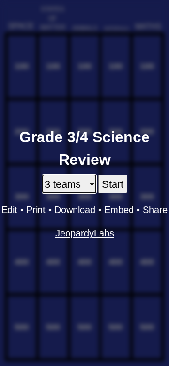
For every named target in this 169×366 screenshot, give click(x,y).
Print (36, 210)
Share (155, 210)
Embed (119, 210)
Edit (9, 210)
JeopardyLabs (84, 233)
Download (74, 210)
